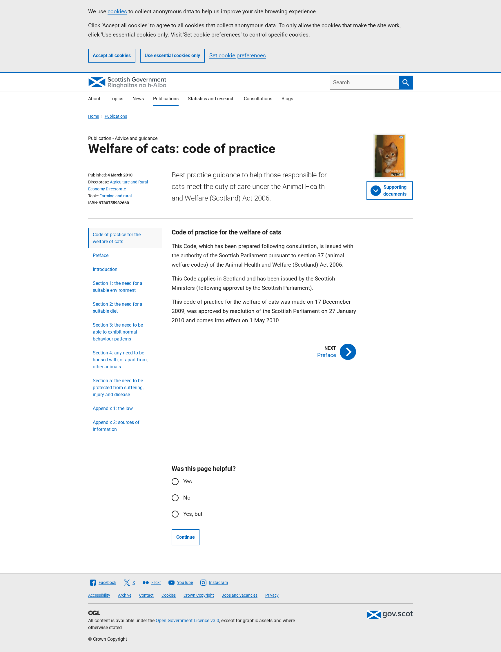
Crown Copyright (199, 595)
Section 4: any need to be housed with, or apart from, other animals (120, 359)
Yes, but (192, 514)
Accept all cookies (112, 55)
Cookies (168, 595)
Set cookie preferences (237, 55)
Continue (185, 537)
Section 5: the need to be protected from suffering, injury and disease (118, 387)
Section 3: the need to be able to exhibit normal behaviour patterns (118, 332)
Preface (100, 255)
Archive (124, 595)
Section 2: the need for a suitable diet (117, 307)
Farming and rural (115, 196)
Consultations (258, 98)
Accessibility (99, 595)
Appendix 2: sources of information (116, 426)
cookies (117, 11)
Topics (116, 98)
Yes (187, 481)
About (94, 98)
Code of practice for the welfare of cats (117, 238)
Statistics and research (211, 98)
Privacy (272, 595)
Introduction (105, 269)
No (186, 497)
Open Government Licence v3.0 (187, 620)
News (138, 98)
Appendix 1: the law (113, 408)
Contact (146, 595)
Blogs (287, 98)
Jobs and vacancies (239, 595)
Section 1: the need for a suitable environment (117, 287)
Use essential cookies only (172, 55)
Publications (166, 98)
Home (93, 116)
